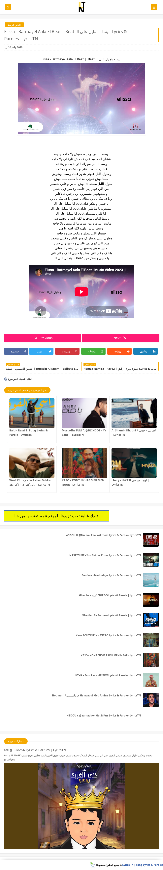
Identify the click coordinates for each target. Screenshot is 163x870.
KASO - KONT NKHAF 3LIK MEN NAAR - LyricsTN (111, 655)
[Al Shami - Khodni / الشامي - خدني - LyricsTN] (134, 413)
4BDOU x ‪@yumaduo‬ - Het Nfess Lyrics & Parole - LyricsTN (104, 715)
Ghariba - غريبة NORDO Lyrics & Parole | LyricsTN (110, 595)
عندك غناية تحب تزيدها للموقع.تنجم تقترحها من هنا (56, 516)
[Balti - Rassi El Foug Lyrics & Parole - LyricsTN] (31, 413)
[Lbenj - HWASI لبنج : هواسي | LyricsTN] (134, 463)
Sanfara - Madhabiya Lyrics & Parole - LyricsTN (111, 575)
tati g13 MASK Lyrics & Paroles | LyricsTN (35, 750)
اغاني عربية (14, 25)
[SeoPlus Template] (92, 865)
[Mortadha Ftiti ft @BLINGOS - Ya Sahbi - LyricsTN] (84, 413)
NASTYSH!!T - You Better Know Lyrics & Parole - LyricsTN (105, 555)
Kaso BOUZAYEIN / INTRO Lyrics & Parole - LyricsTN (108, 635)
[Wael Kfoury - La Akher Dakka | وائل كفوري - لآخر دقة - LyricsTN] (31, 463)
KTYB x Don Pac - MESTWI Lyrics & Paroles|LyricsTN (108, 675)
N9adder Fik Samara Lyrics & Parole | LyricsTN (111, 615)
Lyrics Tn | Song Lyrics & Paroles (142, 865)
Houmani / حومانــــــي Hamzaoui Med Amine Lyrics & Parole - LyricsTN (96, 695)
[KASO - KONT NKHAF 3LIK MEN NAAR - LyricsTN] (84, 463)
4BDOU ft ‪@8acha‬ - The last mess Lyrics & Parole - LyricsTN (103, 535)
